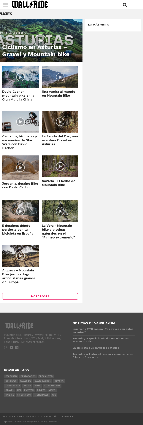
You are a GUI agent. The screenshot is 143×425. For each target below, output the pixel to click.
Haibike (9, 395)
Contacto (67, 416)
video (52, 390)
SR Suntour (24, 395)
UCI (19, 390)
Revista (59, 381)
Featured (11, 376)
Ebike (37, 385)
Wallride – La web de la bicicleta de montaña (30, 416)
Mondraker (42, 395)
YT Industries (52, 385)
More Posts (40, 296)
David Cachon (43, 381)
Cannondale (12, 385)
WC (54, 395)
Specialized (46, 376)
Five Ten (29, 390)
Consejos (11, 381)
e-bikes (41, 390)
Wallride (25, 381)
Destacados (27, 376)
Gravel (9, 390)
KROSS (27, 385)
